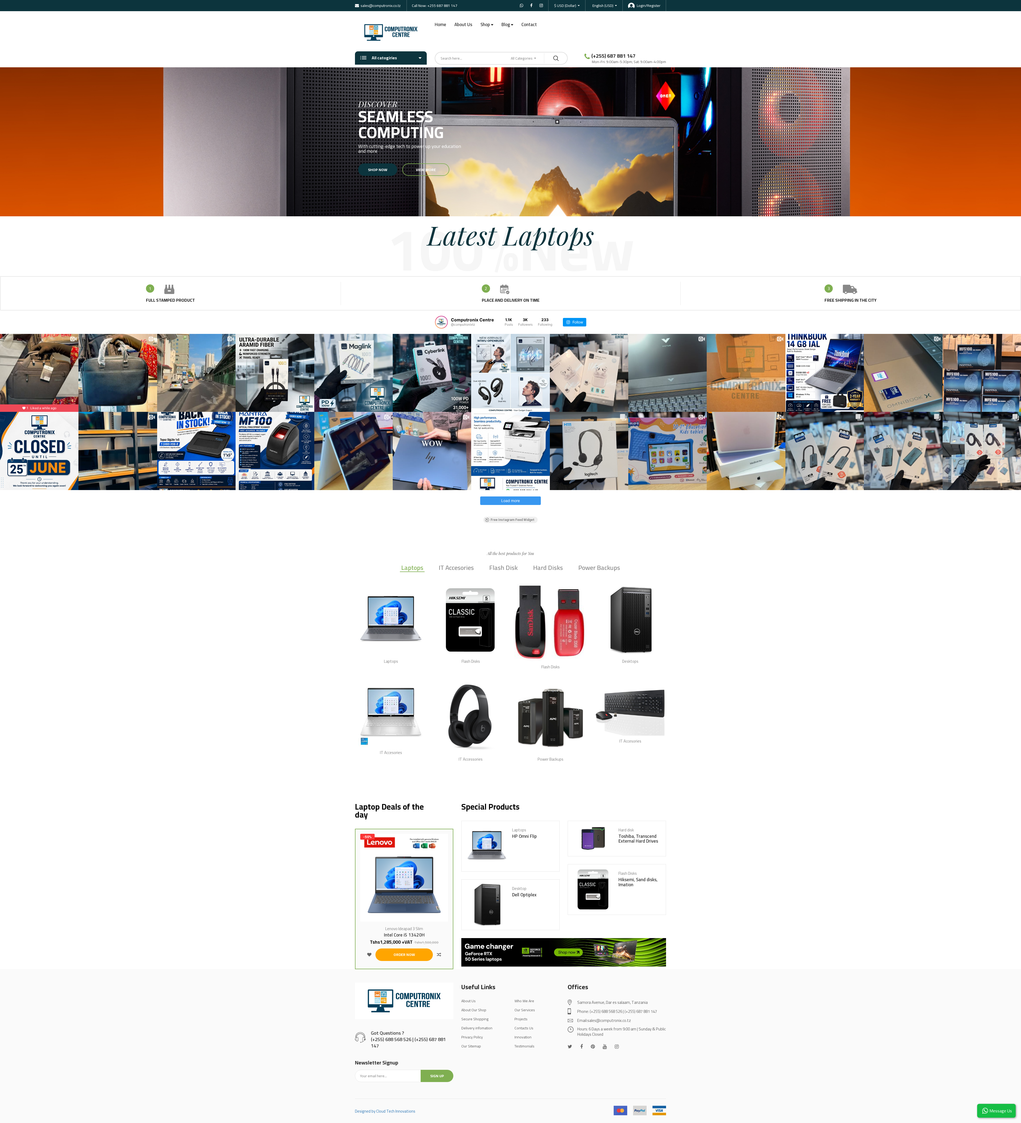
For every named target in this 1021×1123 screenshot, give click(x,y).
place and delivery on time (510, 300)
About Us (463, 24)
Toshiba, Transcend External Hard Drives (638, 839)
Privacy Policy (472, 1037)
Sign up (437, 1075)
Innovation (523, 1037)
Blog (505, 24)
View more (426, 169)
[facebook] (581, 1046)
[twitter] (570, 1046)
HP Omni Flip (524, 836)
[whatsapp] (593, 1046)
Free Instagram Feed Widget (512, 520)
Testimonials (524, 1046)
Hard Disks (548, 568)
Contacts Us (523, 1028)
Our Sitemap (471, 1046)
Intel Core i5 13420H (404, 935)
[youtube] (605, 1046)
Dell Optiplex (524, 894)
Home (440, 24)
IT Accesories (456, 568)
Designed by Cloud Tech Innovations (385, 1111)
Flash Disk (503, 568)
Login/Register (648, 5)
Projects (521, 1019)
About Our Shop (473, 1009)
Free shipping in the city (851, 300)
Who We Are (524, 1000)
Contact (529, 24)
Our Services (524, 1009)
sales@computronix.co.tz (381, 5)
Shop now (377, 169)
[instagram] (617, 1046)
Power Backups (599, 568)
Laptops (412, 568)
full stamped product (170, 300)
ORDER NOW (404, 954)
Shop (485, 24)
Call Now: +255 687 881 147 (434, 5)
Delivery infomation (476, 1028)
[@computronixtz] (441, 322)
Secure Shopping (474, 1019)
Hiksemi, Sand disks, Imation (638, 882)
